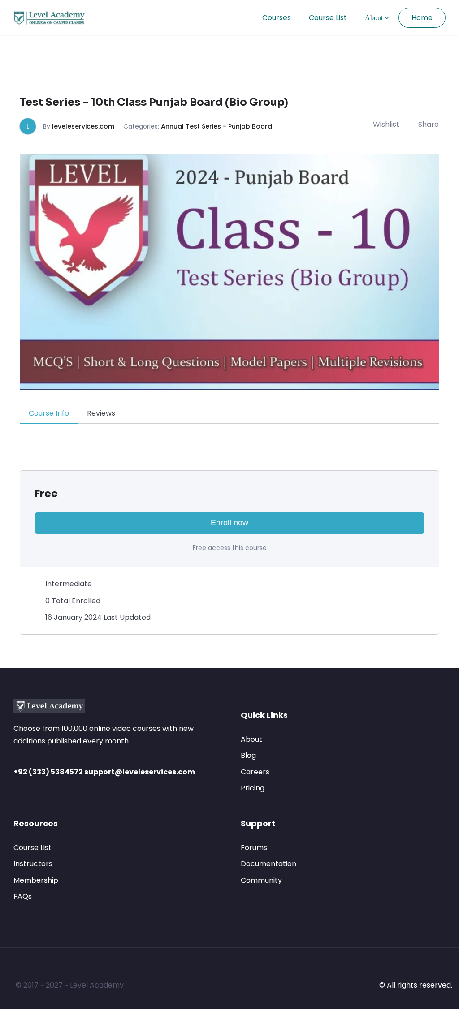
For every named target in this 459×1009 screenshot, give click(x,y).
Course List (328, 18)
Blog (248, 755)
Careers (255, 772)
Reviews (101, 413)
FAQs (22, 896)
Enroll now (229, 522)
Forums (254, 847)
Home (422, 18)
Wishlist (386, 124)
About (374, 17)
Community (261, 880)
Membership (35, 880)
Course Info (49, 413)
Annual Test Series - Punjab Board (216, 126)
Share (428, 124)
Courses (276, 18)
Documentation (268, 864)
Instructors (32, 864)
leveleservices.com (83, 126)
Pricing (252, 788)
